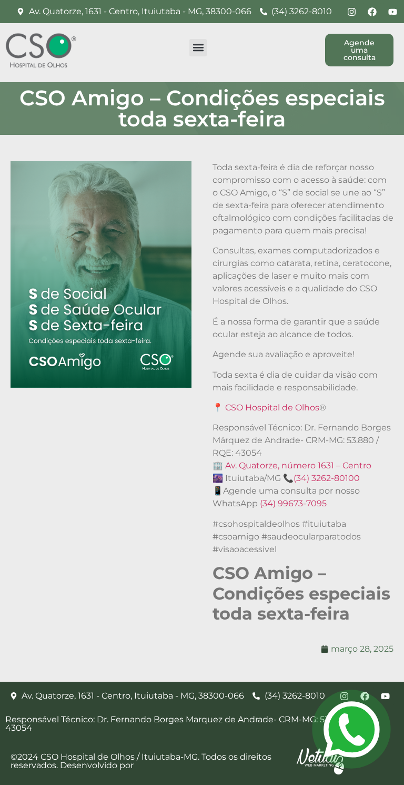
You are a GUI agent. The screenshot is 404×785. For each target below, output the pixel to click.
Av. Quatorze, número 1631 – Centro (298, 465)
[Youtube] (392, 12)
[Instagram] (351, 12)
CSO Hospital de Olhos (272, 408)
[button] (198, 47)
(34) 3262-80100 (327, 478)
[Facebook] (372, 12)
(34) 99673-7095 (293, 503)
